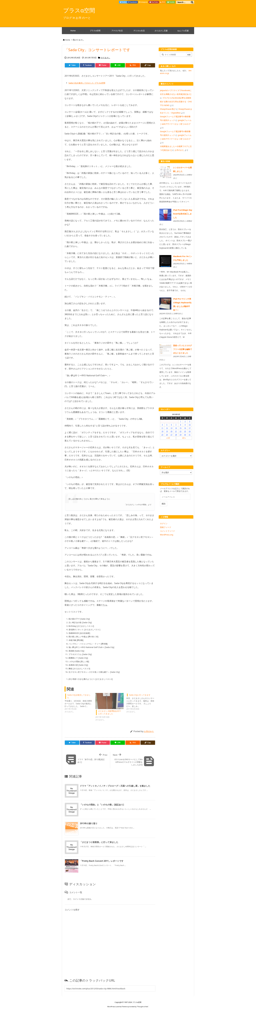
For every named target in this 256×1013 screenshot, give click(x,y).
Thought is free (142, 1007)
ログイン (163, 523)
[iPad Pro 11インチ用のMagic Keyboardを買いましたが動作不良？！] (165, 303)
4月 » (184, 438)
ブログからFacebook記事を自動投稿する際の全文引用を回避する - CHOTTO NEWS (176, 102)
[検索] (192, 2)
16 (185, 428)
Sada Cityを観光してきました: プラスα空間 (87, 83)
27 (171, 435)
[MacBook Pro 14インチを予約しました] (165, 260)
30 (185, 435)
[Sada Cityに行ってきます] (141, 703)
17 (190, 428)
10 (190, 425)
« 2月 (168, 438)
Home (67, 40)
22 (180, 431)
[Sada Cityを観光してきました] (80, 703)
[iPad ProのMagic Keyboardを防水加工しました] (165, 214)
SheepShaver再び (167, 109)
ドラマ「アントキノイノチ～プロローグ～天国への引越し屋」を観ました (115, 785)
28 (176, 435)
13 (171, 428)
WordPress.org (166, 534)
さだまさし (79, 40)
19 (167, 431)
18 (162, 431)
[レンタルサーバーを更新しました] (165, 172)
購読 (163, 503)
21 (176, 431)
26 (167, 435)
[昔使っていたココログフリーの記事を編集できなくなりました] (165, 350)
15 (180, 428)
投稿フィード (165, 527)
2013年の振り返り (88, 823)
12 (167, 428)
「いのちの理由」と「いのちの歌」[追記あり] (102, 804)
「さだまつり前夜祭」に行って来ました (99, 842)
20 (171, 431)
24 (190, 431)
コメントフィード (167, 531)
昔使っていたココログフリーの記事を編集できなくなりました (182, 349)
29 (180, 435)
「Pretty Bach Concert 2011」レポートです (101, 860)
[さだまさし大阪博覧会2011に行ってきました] (109, 701)
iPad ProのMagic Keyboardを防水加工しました (182, 214)
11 (162, 428)
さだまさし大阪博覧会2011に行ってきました (109, 712)
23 (185, 431)
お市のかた (149, 731)
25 (162, 435)
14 (176, 428)
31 (190, 435)
